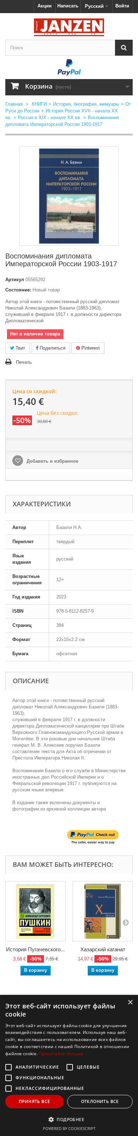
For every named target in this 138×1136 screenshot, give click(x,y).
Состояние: (18, 290)
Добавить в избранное (51, 461)
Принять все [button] (34, 1101)
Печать (24, 362)
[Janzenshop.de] (69, 27)
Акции (45, 6)
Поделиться (51, 348)
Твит (19, 348)
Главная (14, 104)
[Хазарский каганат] (103, 911)
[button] (69, 1119)
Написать (68, 6)
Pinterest (90, 348)
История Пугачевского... (35, 949)
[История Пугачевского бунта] (35, 911)
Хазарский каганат (102, 949)
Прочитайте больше (61, 1054)
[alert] (69, 1065)
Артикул (14, 279)
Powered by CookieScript (69, 1128)
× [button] (130, 1002)
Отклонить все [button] (100, 1101)
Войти (122, 6)
